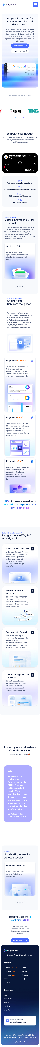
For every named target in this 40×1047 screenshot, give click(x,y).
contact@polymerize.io (18, 1022)
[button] (35, 4)
